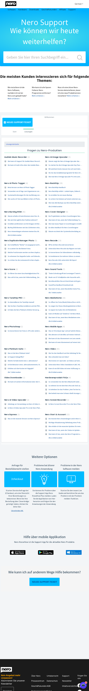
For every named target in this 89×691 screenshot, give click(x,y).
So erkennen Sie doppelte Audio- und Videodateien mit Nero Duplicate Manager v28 (36, 256)
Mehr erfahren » (14, 98)
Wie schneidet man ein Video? (59, 357)
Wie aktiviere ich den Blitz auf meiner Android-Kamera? (67, 335)
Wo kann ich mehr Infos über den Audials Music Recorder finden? (30, 165)
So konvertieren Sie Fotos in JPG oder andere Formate (27, 331)
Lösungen (28, 132)
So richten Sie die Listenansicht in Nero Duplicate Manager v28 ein (30, 260)
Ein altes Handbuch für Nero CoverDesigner (63, 227)
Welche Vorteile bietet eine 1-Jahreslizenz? (23, 361)
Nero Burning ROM (14, 211)
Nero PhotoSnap (13, 326)
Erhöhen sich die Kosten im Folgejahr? (21, 368)
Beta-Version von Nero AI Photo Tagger (21, 187)
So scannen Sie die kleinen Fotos (19, 248)
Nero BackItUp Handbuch (57, 187)
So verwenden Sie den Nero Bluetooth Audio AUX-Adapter (69, 382)
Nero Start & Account (57, 414)
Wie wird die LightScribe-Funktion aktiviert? (23, 220)
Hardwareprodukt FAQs (57, 377)
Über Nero (35, 676)
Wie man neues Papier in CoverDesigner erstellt (65, 224)
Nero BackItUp (53, 183)
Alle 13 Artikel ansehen (55, 264)
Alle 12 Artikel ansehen (55, 438)
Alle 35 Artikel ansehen (55, 372)
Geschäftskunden (38, 686)
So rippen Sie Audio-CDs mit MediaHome (62, 310)
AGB (48, 686)
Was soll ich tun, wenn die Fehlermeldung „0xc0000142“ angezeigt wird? (32, 277)
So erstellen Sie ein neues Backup (60, 195)
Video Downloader (14, 377)
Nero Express (11, 414)
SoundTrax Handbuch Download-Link (61, 285)
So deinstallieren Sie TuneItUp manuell (21, 302)
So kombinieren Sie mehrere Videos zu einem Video (66, 256)
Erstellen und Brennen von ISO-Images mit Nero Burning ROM (29, 224)
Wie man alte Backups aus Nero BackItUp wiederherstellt (68, 203)
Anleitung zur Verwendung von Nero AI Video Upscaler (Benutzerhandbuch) (33, 404)
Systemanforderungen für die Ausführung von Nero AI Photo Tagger (31, 195)
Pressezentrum (37, 681)
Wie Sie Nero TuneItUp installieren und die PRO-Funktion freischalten (31, 306)
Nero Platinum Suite (14, 349)
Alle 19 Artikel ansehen (55, 207)
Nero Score (10, 269)
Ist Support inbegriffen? (16, 357)
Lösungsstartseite (12, 144)
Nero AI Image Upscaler (57, 157)
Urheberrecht (52, 676)
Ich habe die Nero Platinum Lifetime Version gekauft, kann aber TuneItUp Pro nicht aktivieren (39, 310)
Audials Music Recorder (16, 157)
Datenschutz (52, 681)
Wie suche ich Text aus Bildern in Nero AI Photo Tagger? (27, 199)
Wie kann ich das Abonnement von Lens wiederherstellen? (69, 338)
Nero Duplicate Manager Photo (20, 240)
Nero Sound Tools (54, 269)
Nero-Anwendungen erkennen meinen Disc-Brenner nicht (27, 231)
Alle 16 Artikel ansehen (55, 321)
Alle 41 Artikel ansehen (14, 235)
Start (14, 132)
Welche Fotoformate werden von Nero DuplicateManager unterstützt (32, 252)
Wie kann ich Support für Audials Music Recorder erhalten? (28, 161)
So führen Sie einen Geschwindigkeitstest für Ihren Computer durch (31, 273)
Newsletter (67, 681)
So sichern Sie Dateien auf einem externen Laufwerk (67, 199)
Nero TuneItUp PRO (14, 298)
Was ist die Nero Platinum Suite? (19, 353)
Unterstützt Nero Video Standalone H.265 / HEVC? (65, 365)
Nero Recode (53, 240)
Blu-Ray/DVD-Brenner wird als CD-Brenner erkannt (25, 227)
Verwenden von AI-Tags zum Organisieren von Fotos (26, 191)
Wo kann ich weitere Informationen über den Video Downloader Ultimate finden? (35, 382)
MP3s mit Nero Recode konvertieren (61, 245)
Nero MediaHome (55, 298)
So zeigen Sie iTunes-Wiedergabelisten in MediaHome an (68, 306)
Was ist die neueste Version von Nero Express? (24, 419)
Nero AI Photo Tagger (15, 183)
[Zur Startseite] (12, 3)
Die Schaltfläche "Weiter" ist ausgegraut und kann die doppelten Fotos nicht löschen (37, 245)
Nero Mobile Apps (54, 326)
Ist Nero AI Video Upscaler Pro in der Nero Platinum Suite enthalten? (31, 408)
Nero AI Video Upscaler (16, 400)
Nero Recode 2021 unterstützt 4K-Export (63, 260)
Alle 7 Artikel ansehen (55, 293)
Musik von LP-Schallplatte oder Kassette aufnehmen (67, 277)
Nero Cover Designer (56, 211)
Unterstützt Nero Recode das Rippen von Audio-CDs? (67, 248)
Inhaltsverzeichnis (70, 686)
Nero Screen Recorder (57, 400)
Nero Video (52, 349)
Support (65, 676)
